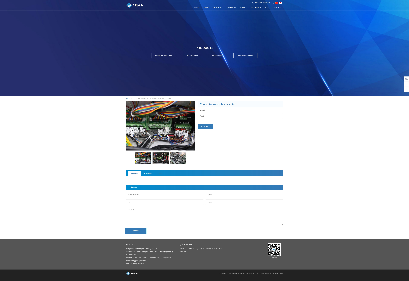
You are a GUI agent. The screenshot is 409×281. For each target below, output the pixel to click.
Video (160, 173)
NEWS (242, 7)
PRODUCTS (217, 7)
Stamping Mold (217, 55)
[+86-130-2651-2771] (406, 84)
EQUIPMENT (231, 7)
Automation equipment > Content (161, 98)
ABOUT (206, 7)
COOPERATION (255, 7)
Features (134, 173)
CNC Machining (192, 55)
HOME (196, 7)
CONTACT (277, 7)
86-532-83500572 (262, 3)
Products (145, 98)
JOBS (267, 7)
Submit (135, 231)
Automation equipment (163, 55)
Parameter (148, 173)
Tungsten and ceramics (245, 55)
